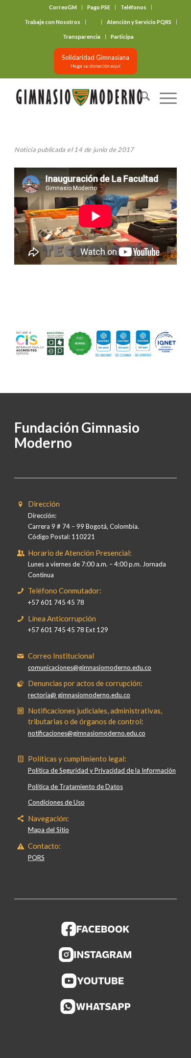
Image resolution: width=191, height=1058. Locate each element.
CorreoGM (63, 7)
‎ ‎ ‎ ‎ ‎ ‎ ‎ (93, 22)
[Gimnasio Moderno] (79, 97)
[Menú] (163, 97)
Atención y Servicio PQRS (139, 22)
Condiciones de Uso (56, 802)
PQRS (36, 857)
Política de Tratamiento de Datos (75, 786)
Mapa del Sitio (48, 830)
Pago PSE (98, 7)
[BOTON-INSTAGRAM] (95, 954)
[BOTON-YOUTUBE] (95, 980)
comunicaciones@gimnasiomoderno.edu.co (89, 667)
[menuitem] (63, 7)
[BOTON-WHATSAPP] (95, 1006)
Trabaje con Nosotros (52, 22)
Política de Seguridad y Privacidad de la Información (102, 770)
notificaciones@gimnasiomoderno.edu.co (86, 733)
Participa (122, 36)
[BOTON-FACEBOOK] (95, 928)
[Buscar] (140, 97)
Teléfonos (133, 7)
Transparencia (81, 36)
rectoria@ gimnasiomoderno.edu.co (79, 695)
